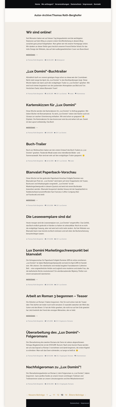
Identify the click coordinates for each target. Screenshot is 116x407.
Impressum (87, 4)
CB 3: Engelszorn (61, 321)
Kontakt (97, 4)
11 (54, 394)
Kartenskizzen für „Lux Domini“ (51, 105)
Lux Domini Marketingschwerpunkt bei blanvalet (57, 252)
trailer (72, 93)
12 (58, 394)
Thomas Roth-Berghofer (35, 60)
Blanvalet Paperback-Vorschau (51, 172)
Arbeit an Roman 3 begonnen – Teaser (57, 296)
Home (37, 4)
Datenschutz (76, 4)
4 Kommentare (81, 356)
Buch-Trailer (36, 144)
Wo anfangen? (47, 4)
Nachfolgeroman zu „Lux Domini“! (53, 367)
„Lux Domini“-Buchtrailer (46, 71)
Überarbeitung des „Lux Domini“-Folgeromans (53, 334)
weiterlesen (30, 54)
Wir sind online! (38, 32)
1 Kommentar (81, 94)
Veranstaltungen (62, 4)
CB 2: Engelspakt (61, 356)
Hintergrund (60, 60)
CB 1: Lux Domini (61, 93)
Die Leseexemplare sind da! (48, 217)
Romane (70, 321)
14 (66, 394)
